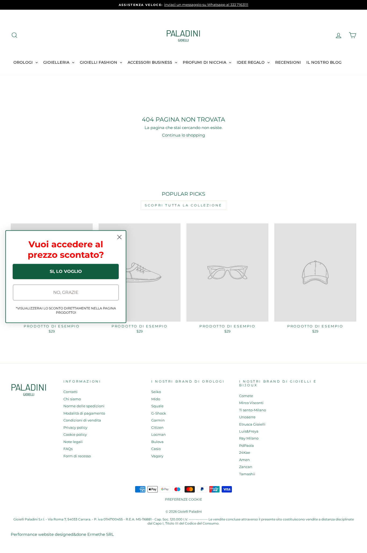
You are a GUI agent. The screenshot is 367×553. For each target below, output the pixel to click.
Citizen (157, 428)
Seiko (156, 392)
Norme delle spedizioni (84, 406)
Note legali (73, 442)
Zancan (245, 467)
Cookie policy (75, 435)
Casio (156, 449)
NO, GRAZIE (65, 292)
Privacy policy (75, 428)
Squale (157, 406)
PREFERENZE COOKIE (183, 499)
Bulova (157, 442)
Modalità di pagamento (84, 413)
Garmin (158, 420)
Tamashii (247, 474)
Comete (246, 396)
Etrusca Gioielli (252, 424)
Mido (155, 399)
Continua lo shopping (183, 135)
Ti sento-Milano (252, 410)
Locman (158, 435)
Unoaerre (247, 417)
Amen (244, 460)
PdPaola (246, 446)
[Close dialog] (119, 237)
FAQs (68, 449)
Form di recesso (77, 456)
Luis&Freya (248, 431)
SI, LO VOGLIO (66, 271)
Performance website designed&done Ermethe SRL (62, 534)
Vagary (157, 456)
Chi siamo (72, 399)
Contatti (70, 392)
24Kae (244, 453)
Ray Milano (248, 438)
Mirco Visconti (251, 403)
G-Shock (158, 413)
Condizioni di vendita (82, 420)
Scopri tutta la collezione (183, 205)
